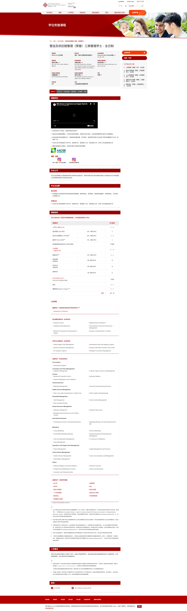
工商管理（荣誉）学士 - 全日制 (135, 67)
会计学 (55, 483)
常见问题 (78, 599)
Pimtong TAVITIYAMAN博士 (106, 55)
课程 (59, 12)
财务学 (55, 486)
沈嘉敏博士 (55, 75)
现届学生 (82, 12)
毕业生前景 (67, 91)
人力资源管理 (57, 492)
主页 (51, 41)
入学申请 (70, 12)
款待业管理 (92, 489)
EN (119, 5)
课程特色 (53, 91)
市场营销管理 (93, 496)
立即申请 (127, 53)
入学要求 (80, 91)
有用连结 (63, 599)
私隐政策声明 (87, 599)
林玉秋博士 (101, 62)
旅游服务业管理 (58, 499)
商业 (90, 486)
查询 (85, 91)
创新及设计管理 (94, 492)
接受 (139, 606)
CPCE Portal (130, 1)
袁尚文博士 (55, 62)
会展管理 (92, 483)
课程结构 (73, 91)
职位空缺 (71, 599)
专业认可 (59, 91)
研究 (106, 12)
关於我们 (49, 12)
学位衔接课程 (60, 41)
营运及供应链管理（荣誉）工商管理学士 (74, 41)
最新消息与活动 (119, 12)
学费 (99, 75)
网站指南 (47, 599)
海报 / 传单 (127, 58)
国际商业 (56, 496)
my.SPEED (121, 1)
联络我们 (55, 599)
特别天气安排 (140, 1)
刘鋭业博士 (78, 62)
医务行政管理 (57, 489)
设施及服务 (95, 12)
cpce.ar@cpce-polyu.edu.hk (83, 588)
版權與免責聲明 (97, 599)
